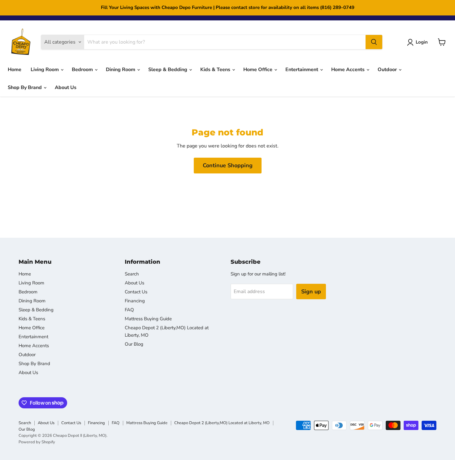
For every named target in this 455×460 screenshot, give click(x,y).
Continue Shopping (228, 165)
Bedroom (83, 69)
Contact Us (136, 292)
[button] (418, 42)
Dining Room (121, 69)
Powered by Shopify (37, 442)
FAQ (129, 310)
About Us (65, 87)
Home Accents (348, 69)
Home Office (258, 69)
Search (132, 274)
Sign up (311, 291)
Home (14, 69)
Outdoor (388, 69)
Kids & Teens (216, 69)
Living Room (45, 69)
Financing (135, 301)
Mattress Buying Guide (148, 319)
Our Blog (134, 344)
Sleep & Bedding (168, 69)
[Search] (374, 42)
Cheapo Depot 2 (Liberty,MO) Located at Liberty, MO (222, 423)
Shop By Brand (25, 87)
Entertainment (302, 69)
